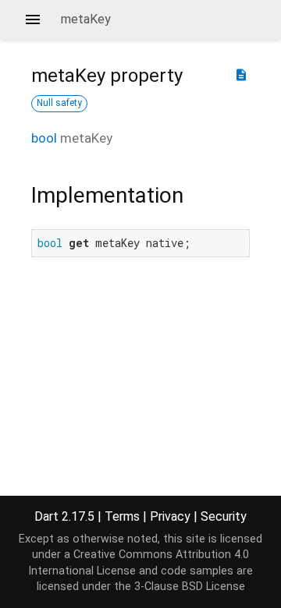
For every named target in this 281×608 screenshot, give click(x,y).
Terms (122, 516)
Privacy (170, 516)
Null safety (59, 102)
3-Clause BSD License (189, 586)
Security (224, 516)
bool (44, 138)
